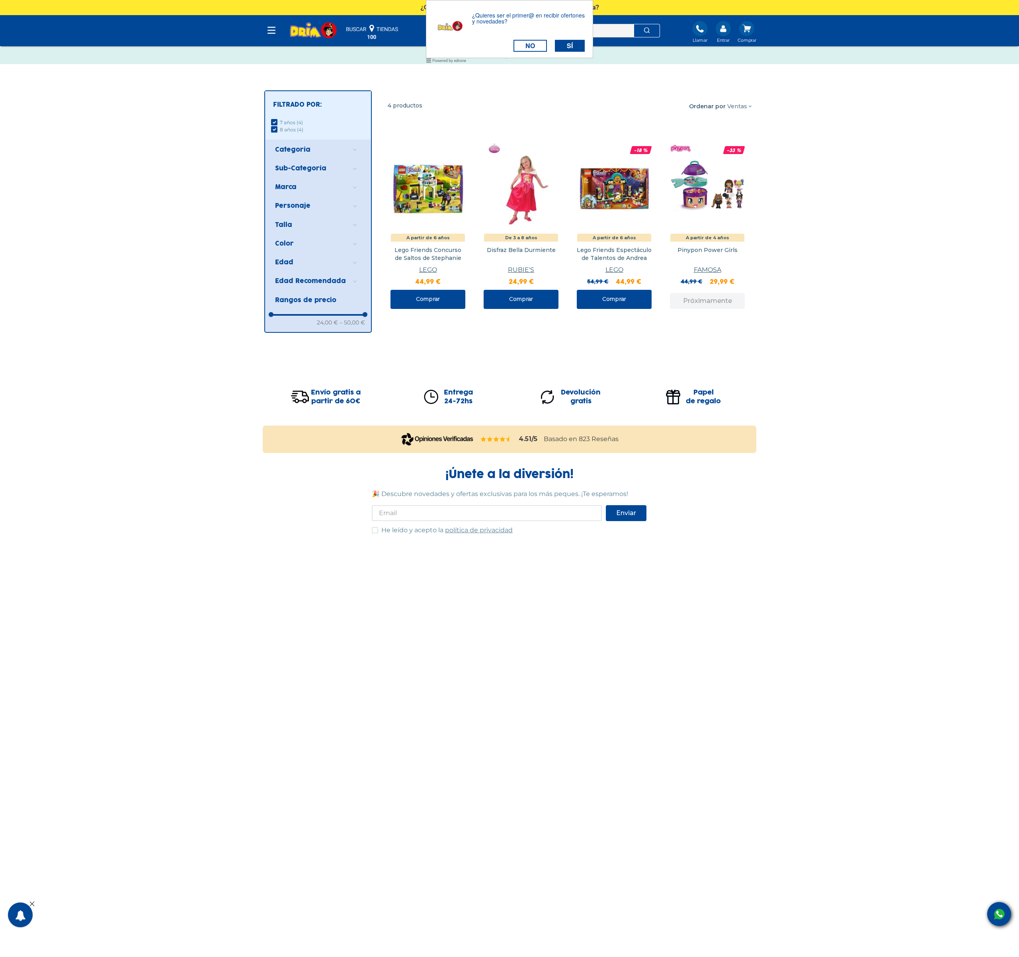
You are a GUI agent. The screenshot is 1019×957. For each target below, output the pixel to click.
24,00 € (327, 322)
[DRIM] (313, 30)
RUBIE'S (521, 269)
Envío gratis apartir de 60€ (336, 396)
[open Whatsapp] (999, 914)
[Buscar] (647, 30)
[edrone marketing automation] (446, 61)
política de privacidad (479, 530)
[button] (318, 105)
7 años (291, 122)
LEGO (428, 269)
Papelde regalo (703, 396)
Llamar (700, 40)
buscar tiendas (372, 32)
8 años (291, 130)
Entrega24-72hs (458, 396)
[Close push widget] (32, 904)
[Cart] (747, 32)
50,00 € (352, 322)
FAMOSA (707, 269)
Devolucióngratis (581, 396)
